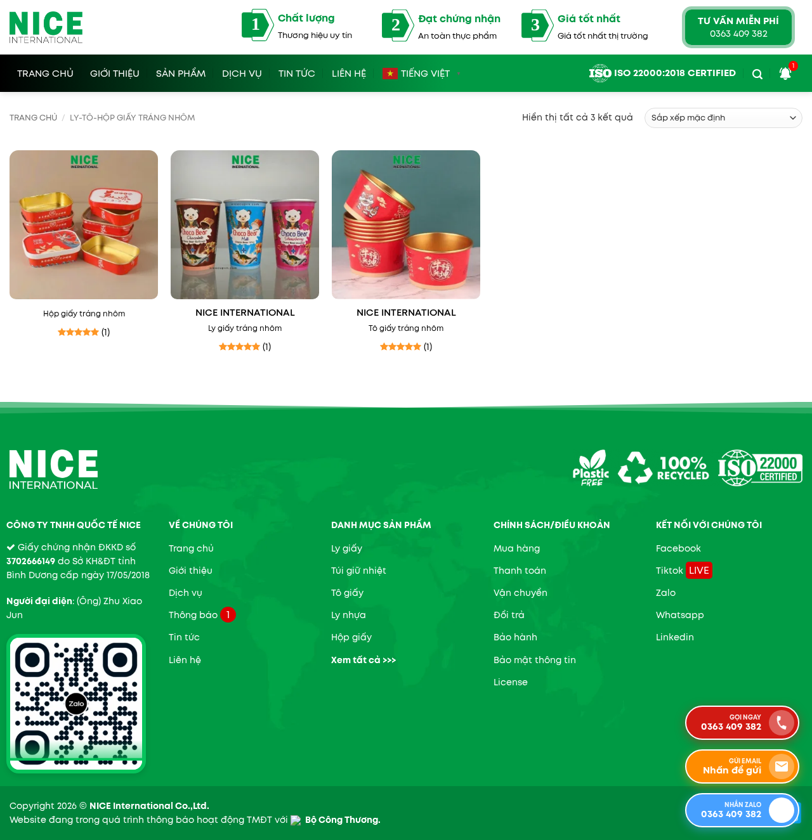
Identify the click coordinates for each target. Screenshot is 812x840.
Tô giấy (347, 592)
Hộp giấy (351, 637)
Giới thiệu (191, 570)
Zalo (666, 592)
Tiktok (669, 570)
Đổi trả (509, 615)
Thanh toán (520, 570)
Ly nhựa (348, 615)
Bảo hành (515, 637)
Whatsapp (680, 615)
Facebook (678, 548)
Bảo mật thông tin (535, 660)
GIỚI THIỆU (115, 72)
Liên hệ (349, 72)
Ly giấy (346, 548)
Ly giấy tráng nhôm (245, 328)
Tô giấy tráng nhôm (406, 328)
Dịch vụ (242, 72)
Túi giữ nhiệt (358, 570)
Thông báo (193, 615)
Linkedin (675, 637)
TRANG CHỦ (45, 72)
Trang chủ (33, 118)
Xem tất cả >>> (363, 660)
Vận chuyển (520, 592)
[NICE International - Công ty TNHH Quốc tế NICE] (46, 27)
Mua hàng (517, 548)
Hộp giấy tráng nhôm (84, 313)
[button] (757, 71)
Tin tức (296, 72)
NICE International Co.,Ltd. (149, 805)
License (511, 682)
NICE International (245, 313)
